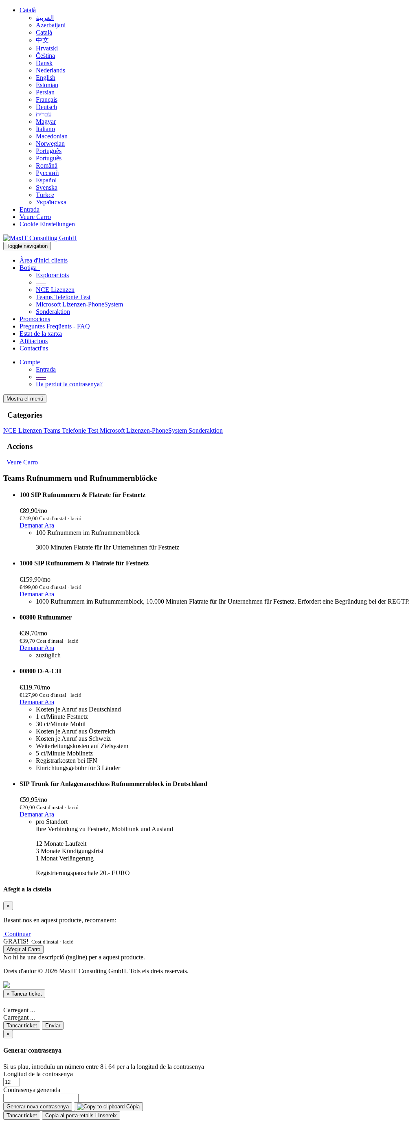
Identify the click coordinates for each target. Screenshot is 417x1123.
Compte (31, 362)
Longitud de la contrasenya (38, 1073)
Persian (45, 92)
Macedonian (52, 136)
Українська (51, 202)
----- (41, 282)
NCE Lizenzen (55, 289)
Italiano (45, 128)
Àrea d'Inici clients (44, 260)
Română (46, 165)
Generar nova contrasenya (38, 1106)
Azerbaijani (51, 25)
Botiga (30, 267)
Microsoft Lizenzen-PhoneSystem (79, 304)
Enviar (52, 1025)
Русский (47, 172)
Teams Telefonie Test (63, 296)
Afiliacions (34, 340)
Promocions (35, 318)
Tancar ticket (22, 1025)
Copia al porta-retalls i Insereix (81, 1115)
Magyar (46, 121)
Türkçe (45, 194)
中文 (42, 40)
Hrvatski (47, 48)
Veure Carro (35, 216)
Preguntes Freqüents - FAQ (55, 326)
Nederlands (50, 70)
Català (28, 10)
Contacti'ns (34, 348)
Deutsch (46, 106)
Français (46, 99)
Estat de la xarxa (41, 333)
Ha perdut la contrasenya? (69, 384)
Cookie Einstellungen (47, 224)
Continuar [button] (18, 933)
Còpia (132, 1106)
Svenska (46, 187)
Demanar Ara (37, 525)
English (45, 77)
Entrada (30, 209)
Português (48, 150)
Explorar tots (52, 274)
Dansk (44, 62)
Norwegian (50, 143)
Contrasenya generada (31, 1089)
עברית (44, 114)
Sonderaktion (53, 311)
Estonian (47, 84)
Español (46, 180)
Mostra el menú (25, 399)
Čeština (45, 55)
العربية (45, 17)
